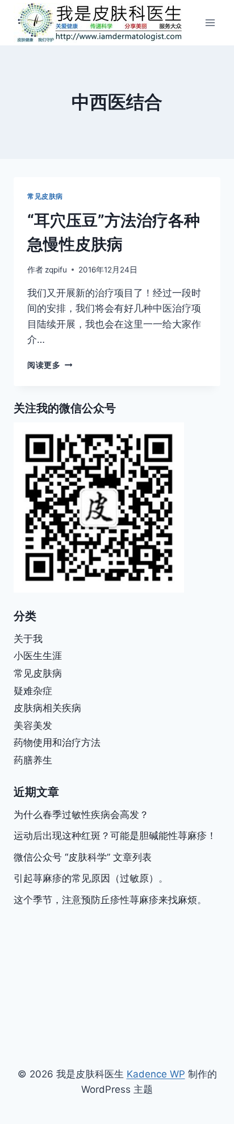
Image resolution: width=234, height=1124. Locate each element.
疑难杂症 (33, 691)
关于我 (28, 638)
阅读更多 (49, 365)
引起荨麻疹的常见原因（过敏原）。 (91, 878)
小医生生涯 (38, 655)
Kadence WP (156, 1074)
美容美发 (33, 725)
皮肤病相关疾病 (47, 708)
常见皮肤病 (45, 196)
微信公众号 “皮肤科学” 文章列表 (83, 857)
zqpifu (56, 269)
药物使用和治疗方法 (57, 742)
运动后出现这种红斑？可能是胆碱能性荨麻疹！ (115, 835)
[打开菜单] (209, 22)
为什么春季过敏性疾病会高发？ (81, 814)
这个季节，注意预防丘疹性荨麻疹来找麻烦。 (110, 899)
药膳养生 (33, 760)
